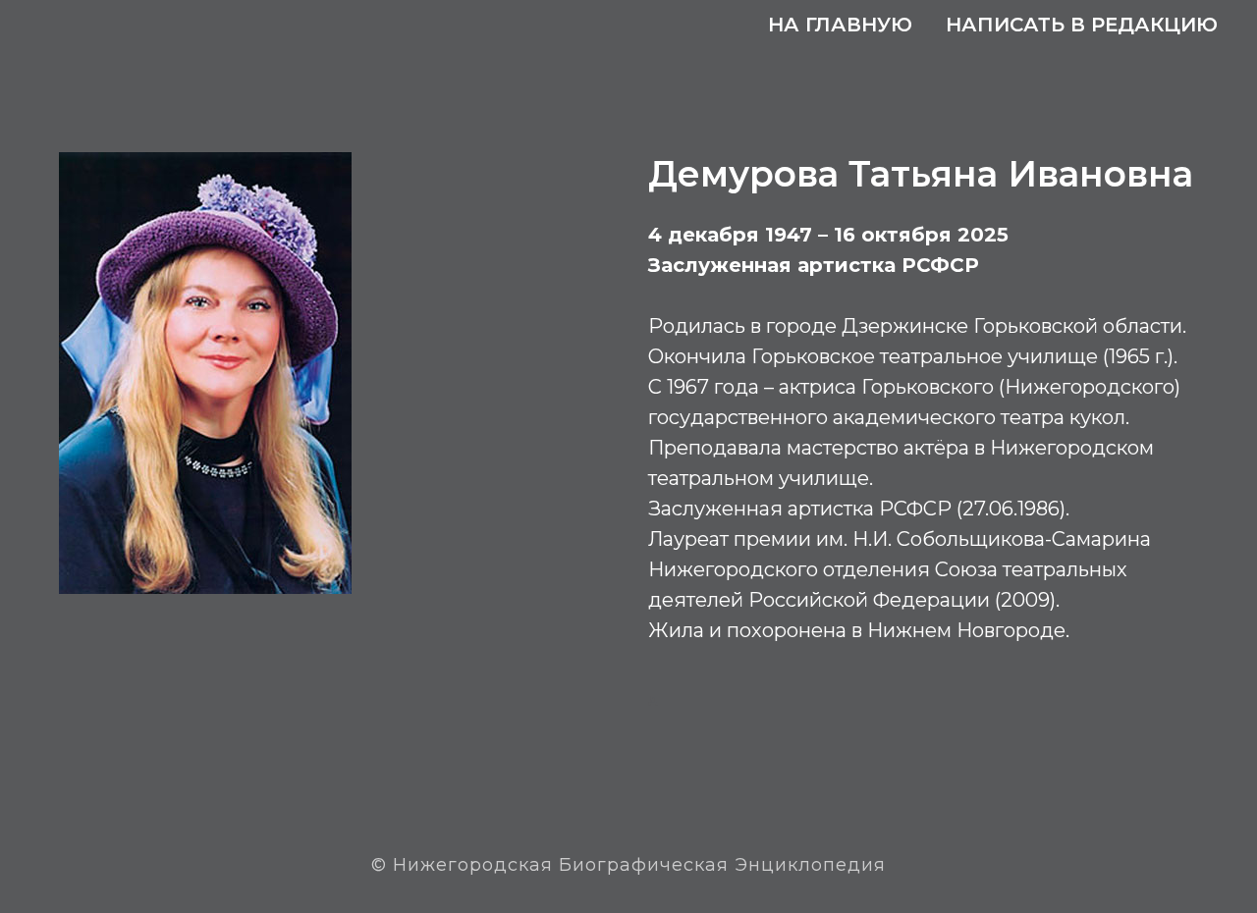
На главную (840, 24)
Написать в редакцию (1082, 24)
